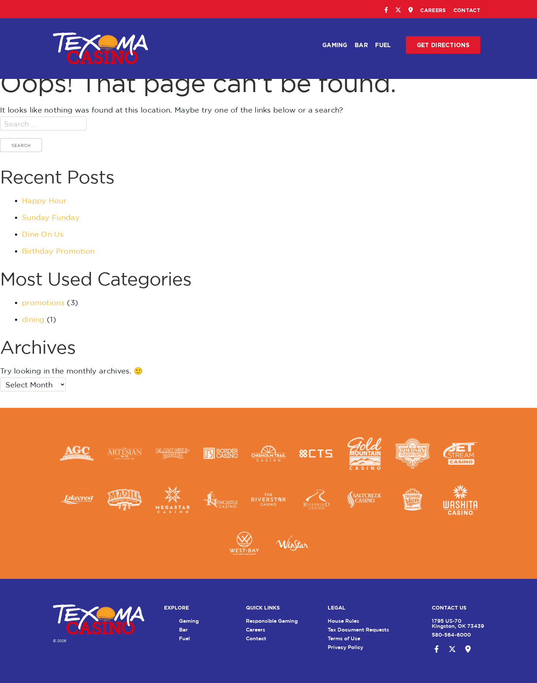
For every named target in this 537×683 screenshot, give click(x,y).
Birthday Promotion (58, 251)
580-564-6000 (451, 634)
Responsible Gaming (272, 620)
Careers (433, 10)
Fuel (383, 45)
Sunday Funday (51, 217)
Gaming (334, 45)
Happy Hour (44, 200)
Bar (361, 45)
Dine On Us (43, 234)
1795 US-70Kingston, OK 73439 (458, 623)
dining (33, 319)
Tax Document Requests (358, 629)
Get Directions (443, 45)
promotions (43, 302)
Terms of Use (344, 638)
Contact (466, 10)
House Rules (343, 620)
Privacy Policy (345, 647)
